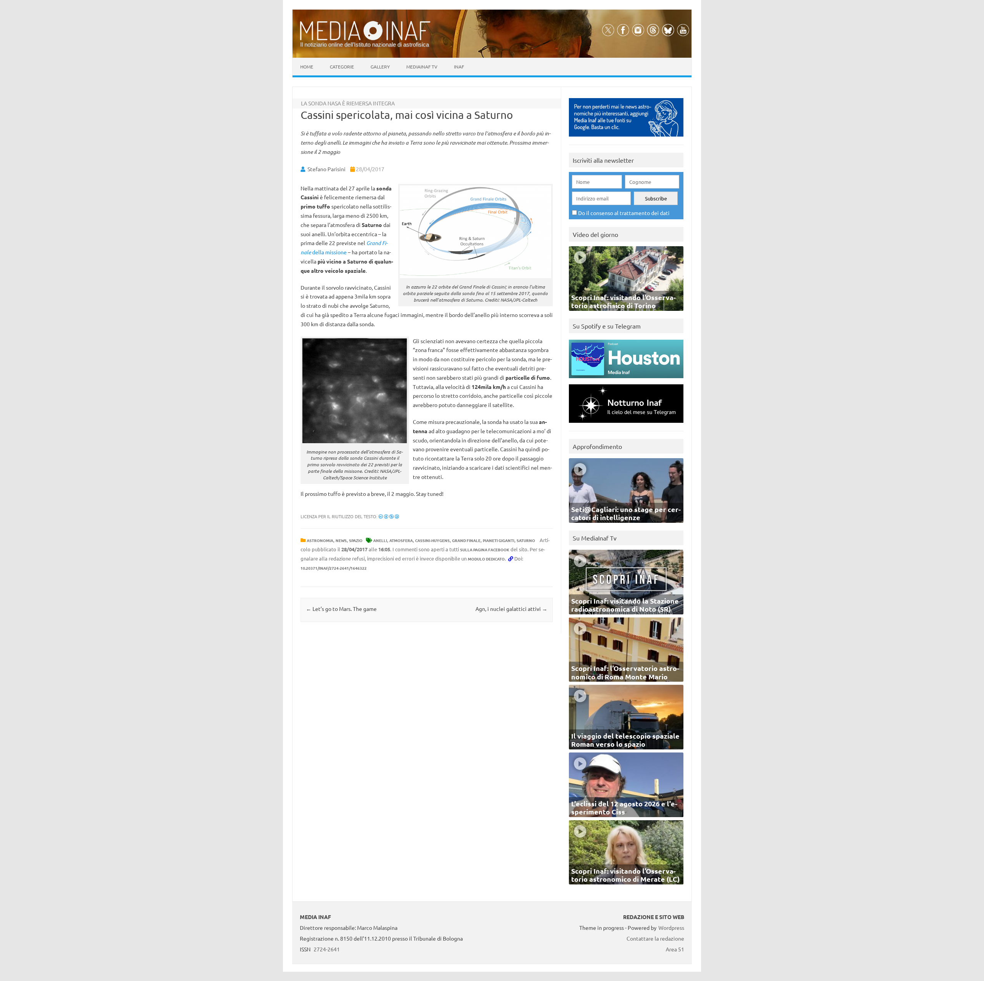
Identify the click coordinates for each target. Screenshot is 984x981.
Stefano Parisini (327, 168)
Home (306, 66)
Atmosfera (401, 540)
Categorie (342, 66)
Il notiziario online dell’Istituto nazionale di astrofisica (364, 44)
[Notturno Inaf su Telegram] (626, 424)
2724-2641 (327, 949)
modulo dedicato (486, 559)
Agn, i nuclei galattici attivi (511, 608)
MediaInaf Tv (421, 66)
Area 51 (675, 949)
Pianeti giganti (498, 540)
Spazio (355, 540)
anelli (380, 540)
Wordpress (671, 927)
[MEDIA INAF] (365, 38)
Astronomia (320, 540)
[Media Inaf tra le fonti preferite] (626, 138)
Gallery (380, 66)
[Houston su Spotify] (626, 380)
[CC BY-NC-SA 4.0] (389, 516)
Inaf (459, 66)
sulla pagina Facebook (484, 549)
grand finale (466, 540)
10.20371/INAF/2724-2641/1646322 (334, 568)
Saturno (526, 540)
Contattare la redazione (655, 938)
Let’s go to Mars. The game (341, 608)
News (341, 540)
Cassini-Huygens (432, 540)
